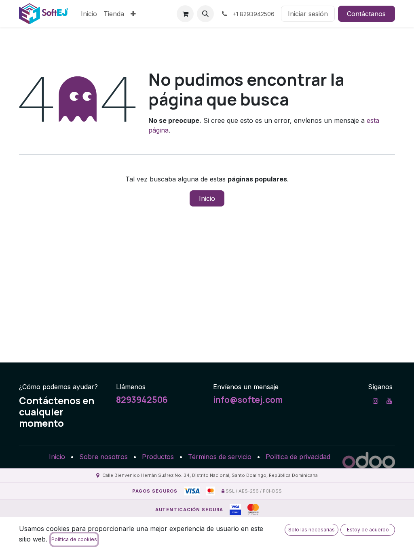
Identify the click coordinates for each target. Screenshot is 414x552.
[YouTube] (389, 401)
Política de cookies (74, 539)
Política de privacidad (298, 457)
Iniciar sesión (308, 14)
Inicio (207, 198)
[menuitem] (89, 14)
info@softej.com (248, 399)
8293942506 (142, 399)
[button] (205, 13)
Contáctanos (366, 14)
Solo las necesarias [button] (311, 530)
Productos (158, 457)
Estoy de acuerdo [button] (368, 530)
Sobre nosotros (103, 457)
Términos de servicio (219, 457)
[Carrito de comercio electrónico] (185, 13)
